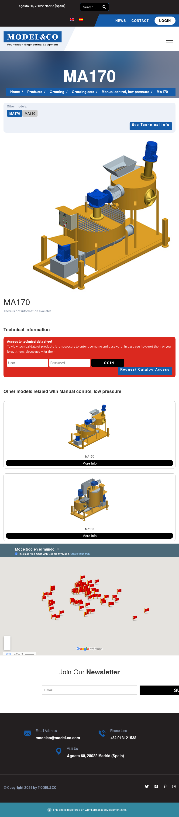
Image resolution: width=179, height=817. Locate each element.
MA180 (30, 113)
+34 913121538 (123, 737)
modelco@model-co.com (58, 737)
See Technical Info (151, 124)
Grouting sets (83, 91)
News (120, 20)
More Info (90, 463)
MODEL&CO (47, 787)
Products (34, 91)
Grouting (57, 91)
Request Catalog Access (145, 369)
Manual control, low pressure (125, 91)
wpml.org (91, 809)
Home (15, 91)
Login (165, 20)
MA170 (14, 113)
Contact (140, 20)
